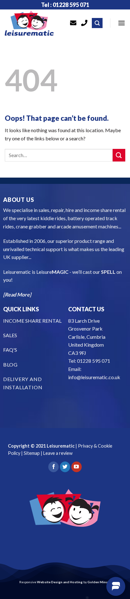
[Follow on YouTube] (76, 466)
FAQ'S (10, 350)
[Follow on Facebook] (53, 466)
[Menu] (121, 23)
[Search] (97, 23)
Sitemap (32, 453)
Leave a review (58, 453)
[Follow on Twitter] (65, 466)
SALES (10, 335)
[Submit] (119, 155)
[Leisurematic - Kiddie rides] (33, 23)
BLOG (10, 364)
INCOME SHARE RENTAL (32, 321)
